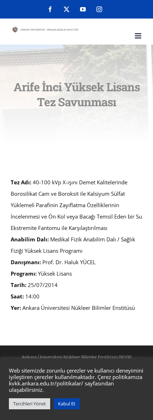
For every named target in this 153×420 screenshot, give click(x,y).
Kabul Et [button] (66, 403)
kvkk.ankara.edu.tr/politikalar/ (46, 383)
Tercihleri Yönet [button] (29, 403)
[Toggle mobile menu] (138, 36)
